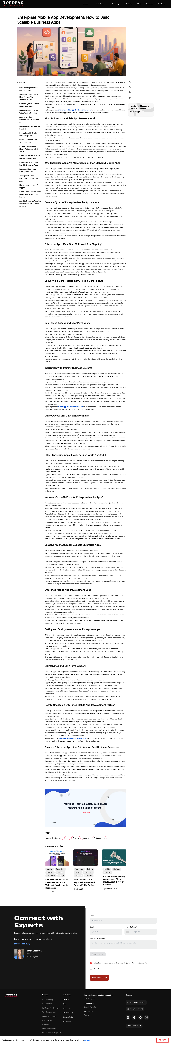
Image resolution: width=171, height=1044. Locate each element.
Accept (162, 1040)
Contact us (85, 813)
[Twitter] (130, 92)
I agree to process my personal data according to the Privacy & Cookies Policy (121, 963)
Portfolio (129, 4)
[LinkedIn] (130, 82)
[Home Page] (13, 4)
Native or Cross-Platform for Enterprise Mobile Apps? (29, 157)
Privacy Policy (68, 1013)
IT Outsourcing (47, 1000)
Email (92, 927)
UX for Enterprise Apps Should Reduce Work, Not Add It (28, 149)
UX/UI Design (47, 1020)
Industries (67, 995)
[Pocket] (130, 98)
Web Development (49, 1012)
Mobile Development (49, 1016)
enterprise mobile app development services (74, 110)
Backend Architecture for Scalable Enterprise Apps (28, 164)
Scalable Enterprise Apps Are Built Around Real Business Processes (30, 203)
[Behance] (140, 1017)
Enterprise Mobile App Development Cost (27, 170)
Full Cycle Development (50, 1008)
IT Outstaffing (47, 1004)
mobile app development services (70, 407)
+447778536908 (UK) (137, 1002)
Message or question (97, 938)
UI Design (45, 1024)
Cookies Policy (68, 1017)
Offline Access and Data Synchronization (28, 141)
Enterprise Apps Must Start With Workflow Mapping (29, 112)
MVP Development (49, 1029)
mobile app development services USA (72, 738)
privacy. (87, 1040)
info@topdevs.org (22, 944)
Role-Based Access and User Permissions (29, 128)
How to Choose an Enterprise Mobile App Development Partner (30, 194)
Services (45, 995)
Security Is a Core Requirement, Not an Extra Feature (29, 119)
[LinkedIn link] (134, 1017)
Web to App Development (51, 1033)
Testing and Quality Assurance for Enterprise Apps (28, 178)
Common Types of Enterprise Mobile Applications (29, 105)
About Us (149, 4)
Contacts (161, 4)
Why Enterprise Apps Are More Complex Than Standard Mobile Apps (28, 97)
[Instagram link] (128, 1017)
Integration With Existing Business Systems (28, 134)
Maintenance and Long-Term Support (29, 186)
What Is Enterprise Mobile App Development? (28, 89)
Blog (139, 4)
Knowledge (116, 4)
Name (92, 916)
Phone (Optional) (130, 927)
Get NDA (96, 968)
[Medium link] (146, 1017)
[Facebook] (130, 87)
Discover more (133, 1026)
